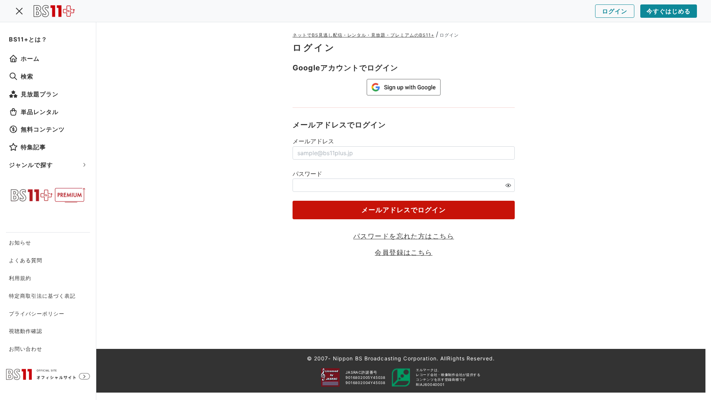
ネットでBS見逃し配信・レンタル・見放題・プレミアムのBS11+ (363, 35)
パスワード (307, 173)
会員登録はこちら (404, 252)
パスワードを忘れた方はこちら (403, 236)
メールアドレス (313, 141)
